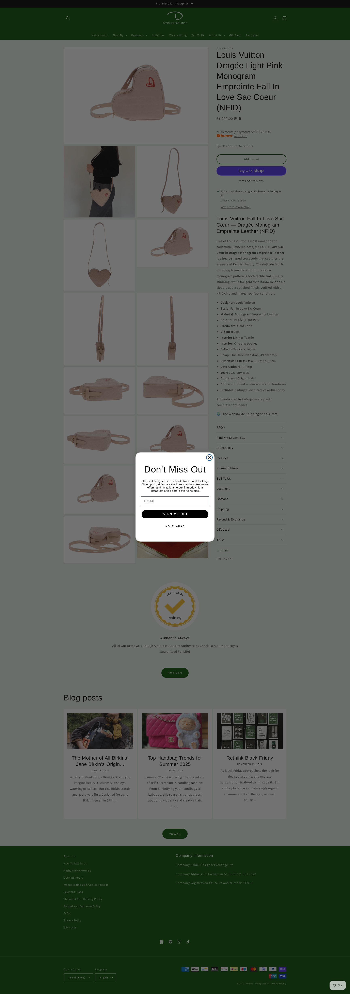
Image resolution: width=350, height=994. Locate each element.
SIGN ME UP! (175, 514)
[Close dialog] (209, 457)
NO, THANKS (175, 526)
